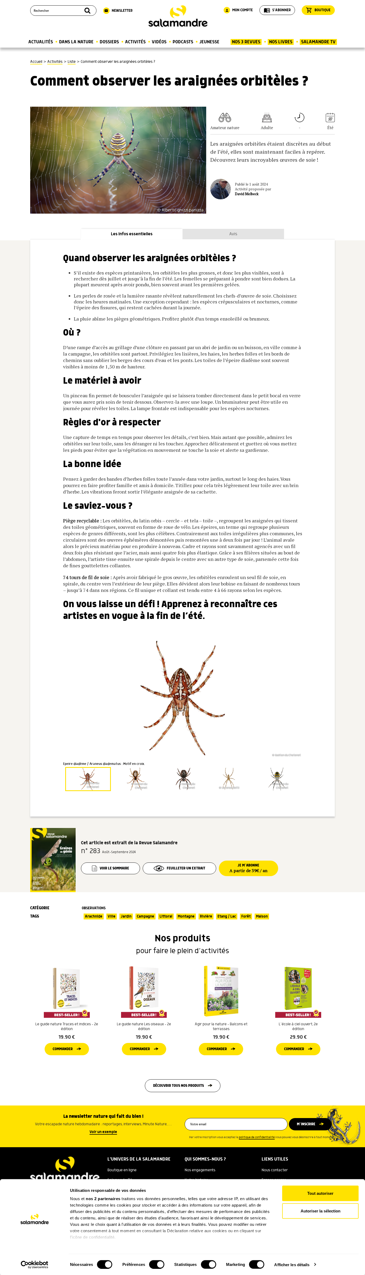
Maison (262, 916)
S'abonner (277, 10)
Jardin (126, 916)
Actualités (40, 42)
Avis (233, 234)
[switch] (156, 1264)
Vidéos (159, 42)
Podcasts (183, 42)
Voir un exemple (103, 1132)
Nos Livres (280, 42)
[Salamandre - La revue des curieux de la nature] (178, 16)
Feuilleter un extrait (186, 868)
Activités (135, 42)
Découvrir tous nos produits (178, 1086)
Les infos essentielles (132, 234)
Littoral (166, 916)
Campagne (145, 916)
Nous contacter (275, 1170)
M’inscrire (306, 1124)
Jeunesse (209, 42)
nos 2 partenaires (103, 1198)
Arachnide (93, 916)
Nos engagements (200, 1170)
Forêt (246, 916)
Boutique (318, 10)
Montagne (186, 916)
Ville (111, 916)
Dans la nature (76, 42)
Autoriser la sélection (320, 1210)
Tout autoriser (320, 1193)
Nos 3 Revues (246, 42)
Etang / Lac (227, 916)
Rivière (206, 916)
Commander (63, 1049)
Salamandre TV (318, 42)
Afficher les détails (291, 1264)
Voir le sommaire (114, 868)
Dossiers (109, 42)
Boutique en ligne (122, 1170)
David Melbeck (247, 193)
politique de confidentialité (257, 1137)
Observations (94, 908)
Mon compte (239, 10)
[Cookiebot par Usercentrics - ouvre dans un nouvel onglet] (34, 1265)
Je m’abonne (248, 868)
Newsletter (118, 11)
